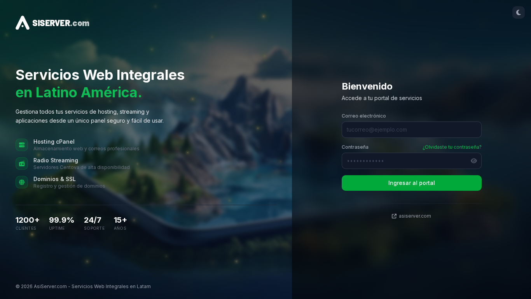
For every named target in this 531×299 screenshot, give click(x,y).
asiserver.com (415, 216)
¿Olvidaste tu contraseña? (452, 147)
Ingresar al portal (411, 182)
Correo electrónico (364, 116)
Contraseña (355, 147)
